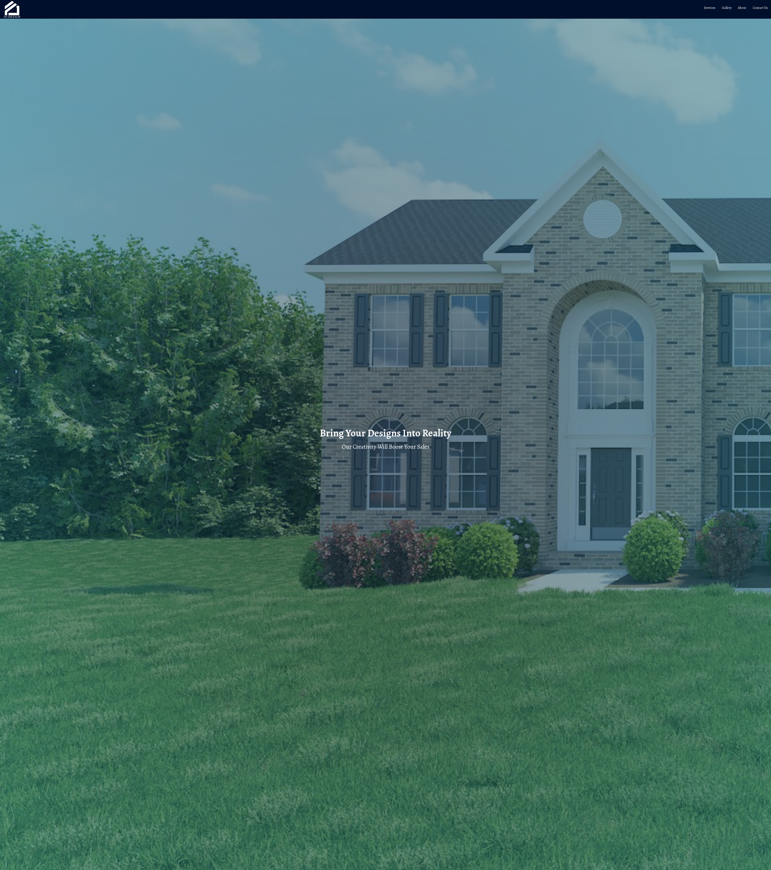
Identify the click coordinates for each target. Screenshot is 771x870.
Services (709, 8)
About (742, 8)
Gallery (726, 8)
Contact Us (760, 8)
